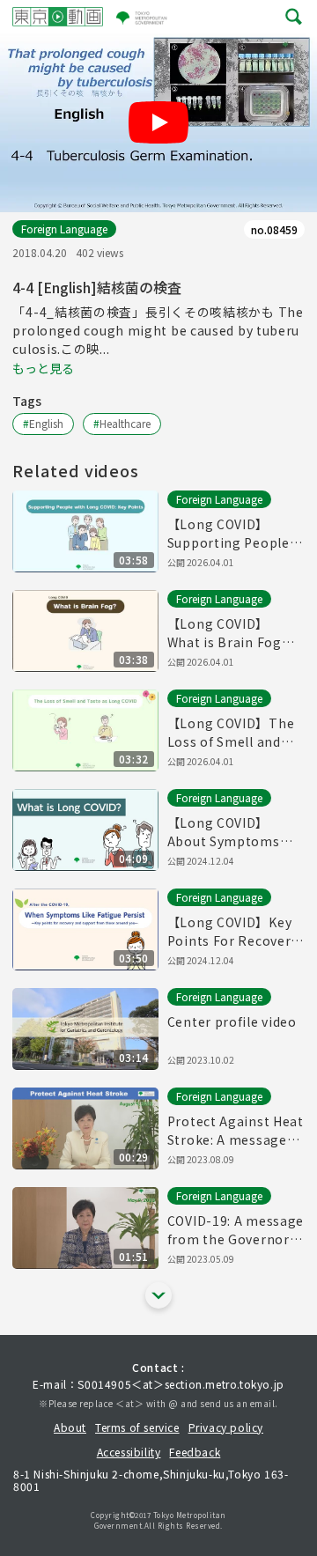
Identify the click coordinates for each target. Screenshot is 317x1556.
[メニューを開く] (294, 17)
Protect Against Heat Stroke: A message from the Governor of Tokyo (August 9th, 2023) (235, 1130)
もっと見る (43, 368)
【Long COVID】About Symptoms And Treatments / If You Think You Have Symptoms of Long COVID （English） (230, 832)
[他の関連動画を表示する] (158, 1295)
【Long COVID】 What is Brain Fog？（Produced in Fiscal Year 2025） (232, 633)
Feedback (194, 1451)
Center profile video (232, 1021)
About (70, 1427)
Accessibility (129, 1451)
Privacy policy (225, 1427)
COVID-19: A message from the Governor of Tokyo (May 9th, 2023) (235, 1230)
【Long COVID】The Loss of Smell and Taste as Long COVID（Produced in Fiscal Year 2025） (233, 732)
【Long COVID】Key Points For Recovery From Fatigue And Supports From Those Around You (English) (232, 931)
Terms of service (137, 1427)
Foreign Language (64, 228)
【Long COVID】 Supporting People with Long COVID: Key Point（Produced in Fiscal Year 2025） (235, 533)
